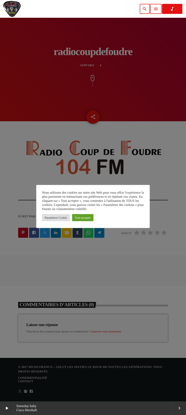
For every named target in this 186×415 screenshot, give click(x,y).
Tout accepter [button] (83, 217)
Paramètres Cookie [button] (56, 217)
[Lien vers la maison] (12, 9)
